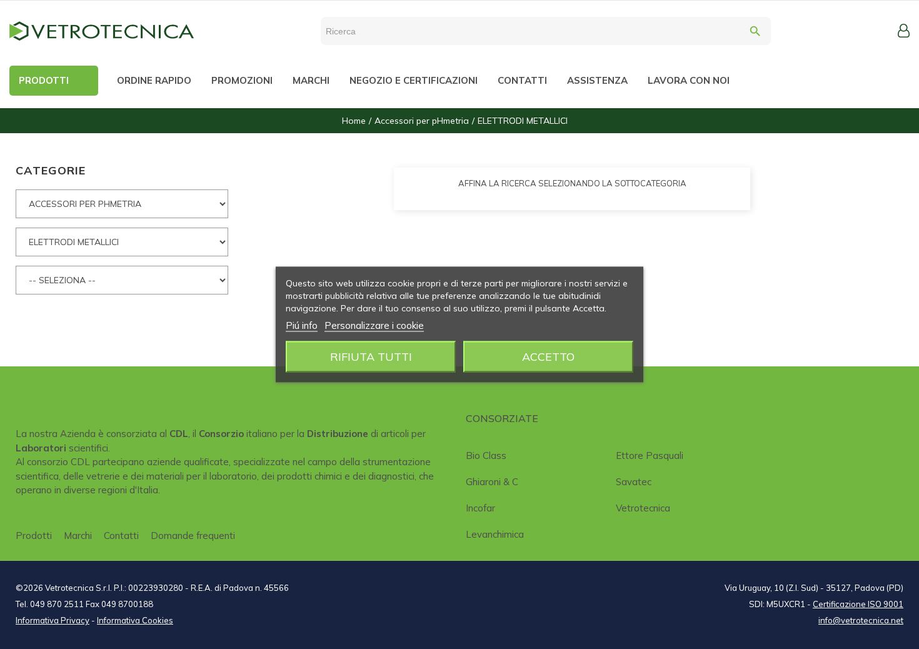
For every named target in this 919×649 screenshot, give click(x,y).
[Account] (904, 31)
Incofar (480, 508)
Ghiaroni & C (492, 482)
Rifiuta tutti (371, 357)
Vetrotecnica (643, 508)
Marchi (78, 535)
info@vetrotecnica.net (860, 620)
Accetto (548, 357)
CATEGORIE (51, 170)
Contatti (121, 535)
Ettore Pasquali (649, 455)
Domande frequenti (193, 535)
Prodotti (34, 535)
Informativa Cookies (135, 620)
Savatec (633, 482)
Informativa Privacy (52, 620)
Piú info (302, 325)
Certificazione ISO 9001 (858, 604)
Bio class (486, 455)
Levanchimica (495, 534)
